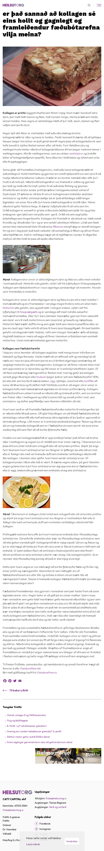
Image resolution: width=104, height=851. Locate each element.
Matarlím (9, 308)
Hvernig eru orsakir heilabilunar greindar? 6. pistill (34, 731)
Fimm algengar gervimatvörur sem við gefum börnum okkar (40, 742)
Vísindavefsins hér (30, 668)
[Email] (20, 681)
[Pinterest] (10, 681)
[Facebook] (5, 681)
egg (52, 381)
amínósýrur (76, 153)
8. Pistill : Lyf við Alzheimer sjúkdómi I (27, 726)
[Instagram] (36, 829)
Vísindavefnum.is (47, 672)
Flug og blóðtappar (17, 720)
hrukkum (41, 377)
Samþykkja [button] (71, 841)
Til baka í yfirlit (18, 690)
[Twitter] (15, 681)
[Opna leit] (90, 5)
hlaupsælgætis (29, 312)
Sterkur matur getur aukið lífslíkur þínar (28, 736)
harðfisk (89, 381)
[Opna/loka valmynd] (99, 5)
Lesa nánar (33, 844)
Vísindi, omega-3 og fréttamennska (26, 715)
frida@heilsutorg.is (13, 810)
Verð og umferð (57, 807)
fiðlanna (58, 226)
